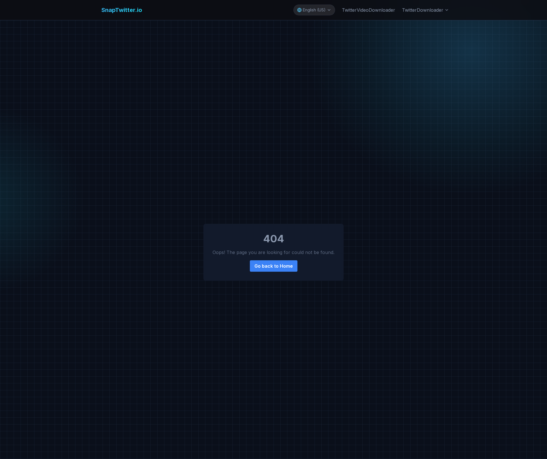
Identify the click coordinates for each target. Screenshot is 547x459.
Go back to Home (273, 266)
